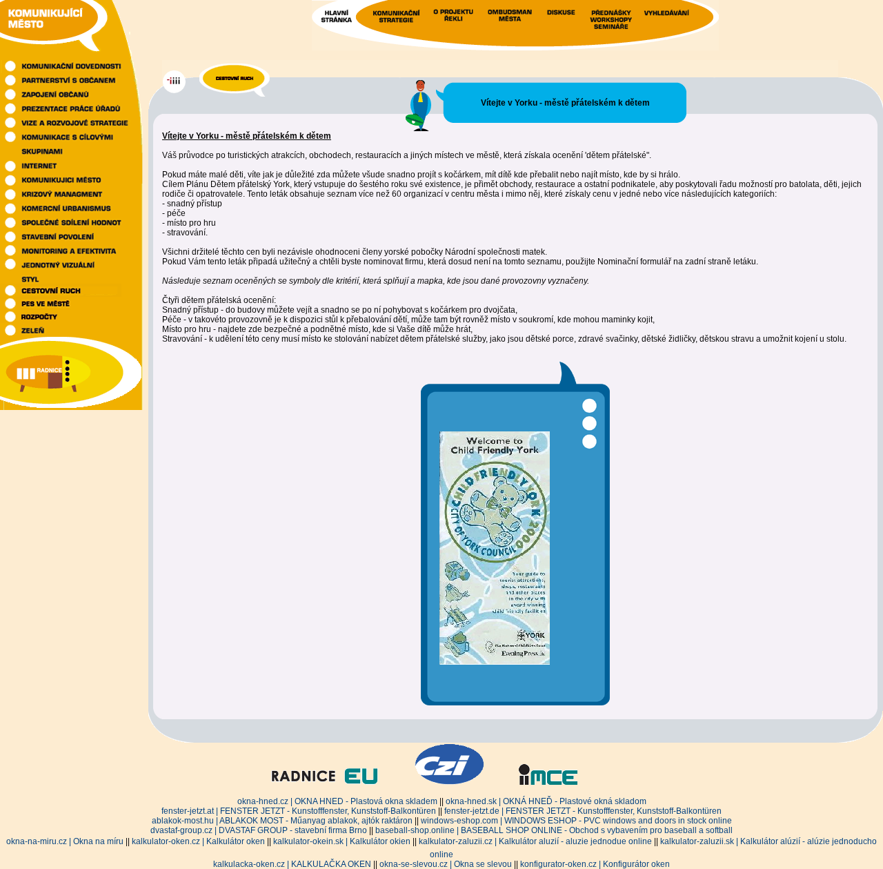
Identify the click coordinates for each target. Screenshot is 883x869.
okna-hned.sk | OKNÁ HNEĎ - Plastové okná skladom (546, 801)
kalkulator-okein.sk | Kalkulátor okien (341, 841)
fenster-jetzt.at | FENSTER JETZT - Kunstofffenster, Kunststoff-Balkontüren (298, 811)
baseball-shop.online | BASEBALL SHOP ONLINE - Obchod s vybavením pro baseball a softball (554, 830)
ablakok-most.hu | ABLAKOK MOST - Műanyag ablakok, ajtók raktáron (282, 821)
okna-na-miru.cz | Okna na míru (64, 841)
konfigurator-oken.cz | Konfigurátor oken (595, 864)
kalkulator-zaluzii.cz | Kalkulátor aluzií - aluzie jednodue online (535, 841)
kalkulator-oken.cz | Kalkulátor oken (198, 841)
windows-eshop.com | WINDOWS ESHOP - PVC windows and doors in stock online (576, 821)
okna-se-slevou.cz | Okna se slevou (445, 864)
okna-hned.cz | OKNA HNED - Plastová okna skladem (337, 801)
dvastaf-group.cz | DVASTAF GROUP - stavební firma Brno (258, 830)
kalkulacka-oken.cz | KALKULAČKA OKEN (292, 864)
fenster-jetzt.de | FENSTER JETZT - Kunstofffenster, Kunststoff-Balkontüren (583, 811)
